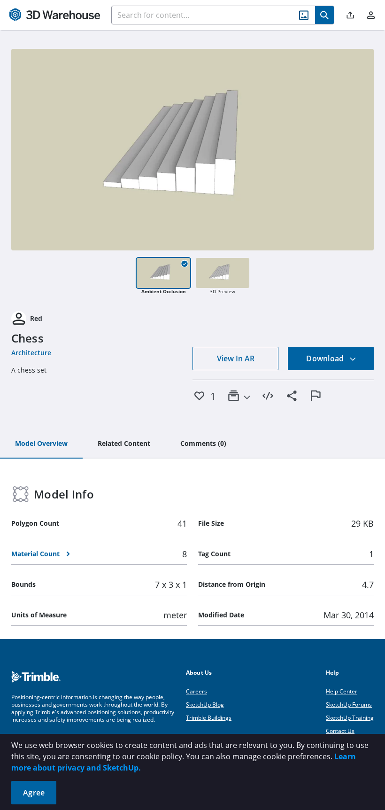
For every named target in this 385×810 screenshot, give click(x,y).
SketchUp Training (350, 718)
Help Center (341, 691)
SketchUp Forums (349, 705)
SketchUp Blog (205, 705)
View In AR (235, 358)
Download (326, 358)
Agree (34, 792)
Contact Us (340, 731)
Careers (196, 691)
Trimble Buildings (208, 718)
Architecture (31, 352)
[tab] (41, 444)
